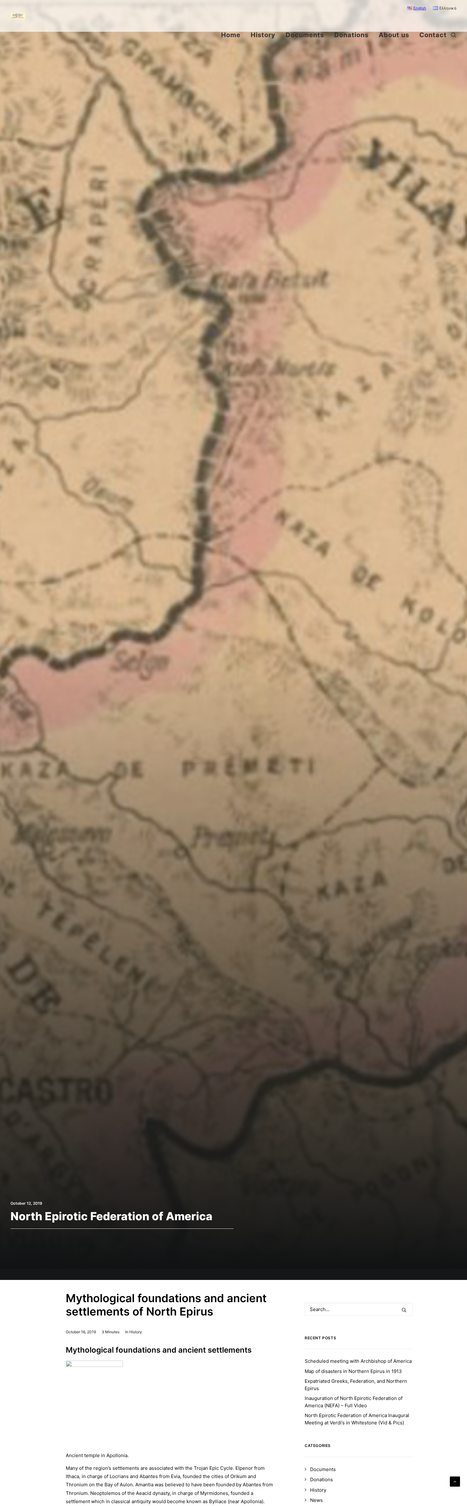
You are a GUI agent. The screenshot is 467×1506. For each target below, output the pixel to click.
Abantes (148, 1476)
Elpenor (244, 1468)
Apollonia (251, 1501)
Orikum (238, 1476)
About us (394, 35)
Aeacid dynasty (153, 1493)
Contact (433, 35)
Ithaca (72, 1476)
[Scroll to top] (455, 1481)
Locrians (119, 1476)
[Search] (359, 1309)
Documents (305, 35)
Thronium (77, 1485)
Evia (175, 1476)
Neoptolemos (105, 1493)
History (263, 35)
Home (230, 35)
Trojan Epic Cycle (213, 1468)
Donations (351, 35)
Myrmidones (214, 1493)
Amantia (144, 1485)
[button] (454, 35)
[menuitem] (418, 8)
